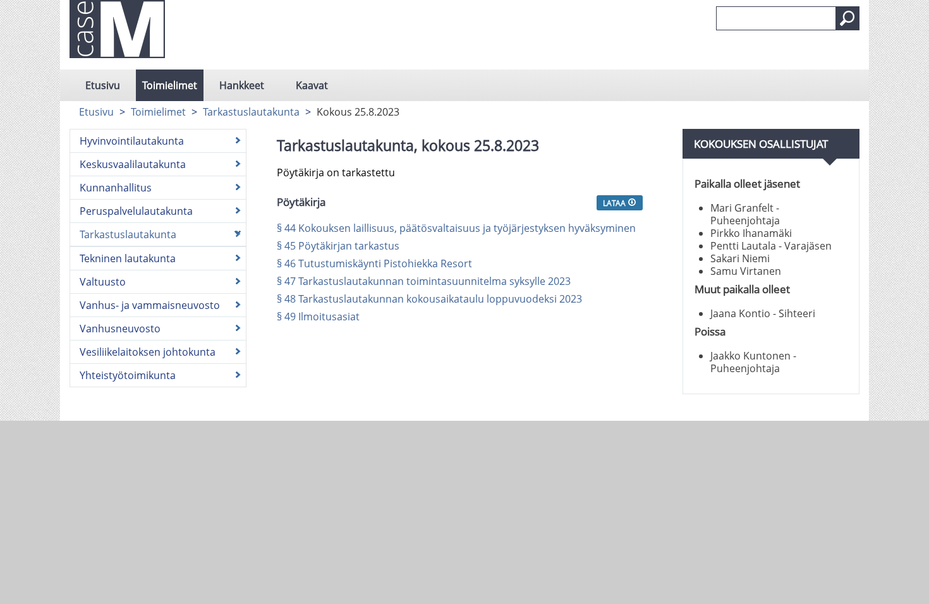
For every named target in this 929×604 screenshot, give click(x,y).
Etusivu (102, 85)
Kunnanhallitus (116, 188)
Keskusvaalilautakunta (133, 164)
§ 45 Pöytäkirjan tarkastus (338, 246)
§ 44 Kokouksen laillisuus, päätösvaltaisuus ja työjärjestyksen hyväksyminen (456, 228)
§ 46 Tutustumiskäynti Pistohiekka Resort (374, 263)
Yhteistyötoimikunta (128, 375)
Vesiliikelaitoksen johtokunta (148, 352)
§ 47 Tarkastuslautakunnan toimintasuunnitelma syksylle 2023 (424, 281)
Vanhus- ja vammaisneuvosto (150, 305)
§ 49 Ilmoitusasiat (318, 316)
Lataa (615, 203)
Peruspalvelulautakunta (136, 211)
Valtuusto (103, 282)
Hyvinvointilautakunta (132, 141)
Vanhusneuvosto (120, 328)
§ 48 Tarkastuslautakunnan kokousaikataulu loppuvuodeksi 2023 (429, 299)
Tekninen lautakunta (128, 258)
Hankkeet (241, 85)
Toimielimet (169, 85)
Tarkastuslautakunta (251, 112)
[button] (847, 18)
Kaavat (312, 85)
